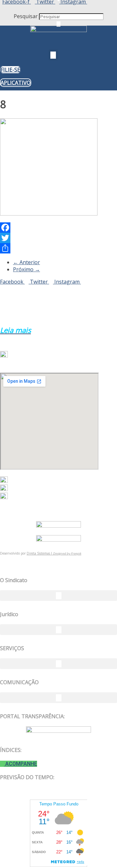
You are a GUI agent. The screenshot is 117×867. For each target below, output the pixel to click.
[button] (58, 9)
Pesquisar (26, 16)
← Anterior (26, 262)
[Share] (58, 248)
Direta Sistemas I (40, 553)
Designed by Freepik (67, 553)
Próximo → (26, 269)
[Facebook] (58, 227)
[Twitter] (58, 238)
